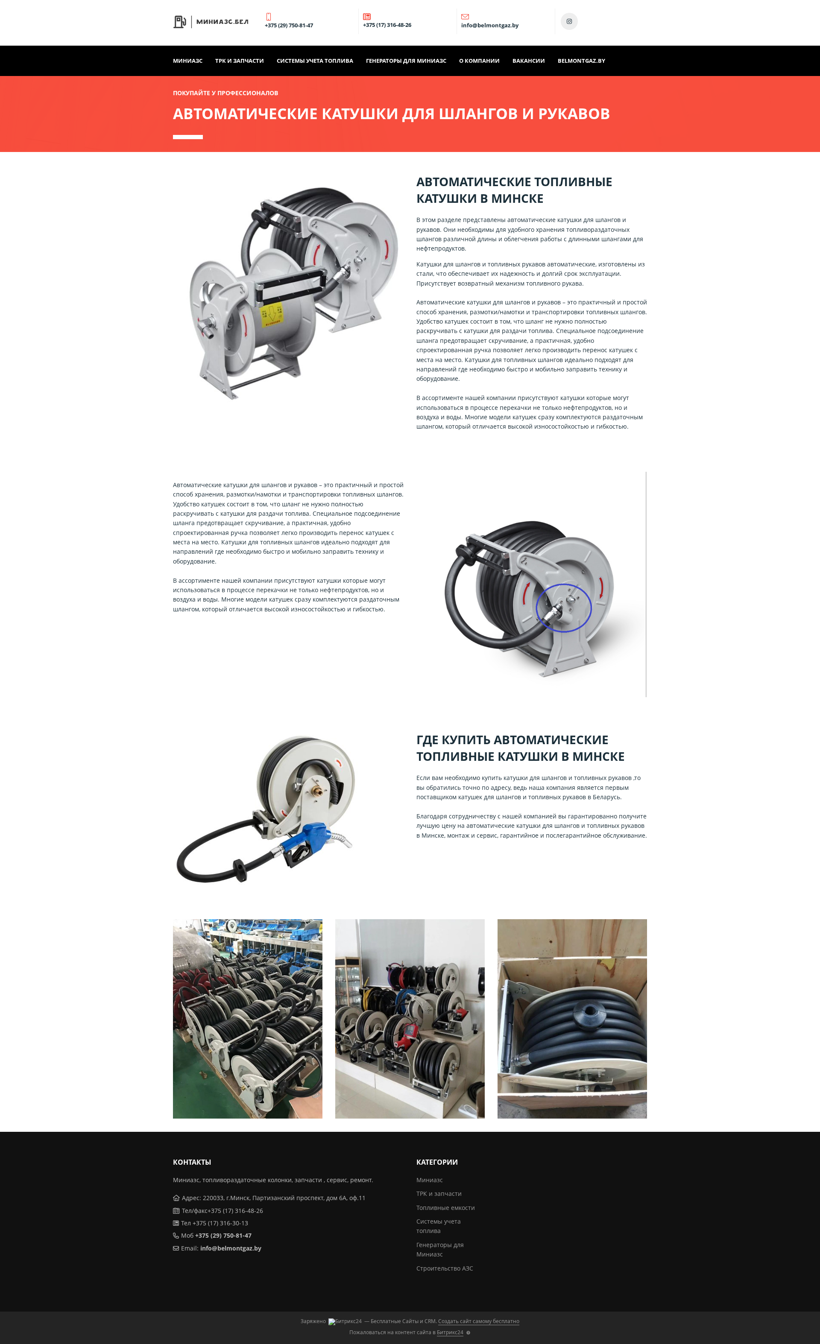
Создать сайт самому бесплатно (478, 1321)
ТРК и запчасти (239, 60)
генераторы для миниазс (406, 60)
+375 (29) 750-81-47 (223, 1235)
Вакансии (528, 60)
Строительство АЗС (444, 1268)
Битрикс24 (450, 1332)
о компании (479, 60)
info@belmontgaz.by (230, 1248)
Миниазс (187, 60)
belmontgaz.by (581, 60)
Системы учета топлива (315, 60)
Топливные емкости (445, 1208)
